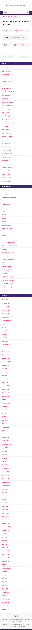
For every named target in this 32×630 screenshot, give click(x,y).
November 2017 (6, 396)
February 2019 (6, 344)
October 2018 (5, 358)
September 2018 (6, 361)
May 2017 (4, 416)
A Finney (4, 67)
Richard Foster (6, 164)
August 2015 (5, 489)
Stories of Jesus (6, 266)
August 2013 (5, 571)
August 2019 (5, 324)
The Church (5, 273)
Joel (3, 232)
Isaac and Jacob (6, 225)
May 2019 (4, 334)
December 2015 (6, 475)
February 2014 (6, 551)
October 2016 (5, 441)
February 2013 (6, 592)
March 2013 (5, 589)
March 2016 (5, 465)
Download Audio (15, 45)
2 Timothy (4, 194)
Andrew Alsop (6, 71)
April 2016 (4, 461)
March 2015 (5, 506)
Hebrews (4, 221)
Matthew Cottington (7, 136)
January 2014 (5, 554)
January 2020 (5, 306)
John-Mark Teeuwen (7, 122)
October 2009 (5, 609)
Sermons (7, 16)
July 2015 (4, 492)
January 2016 (5, 472)
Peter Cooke (5, 157)
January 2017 (5, 430)
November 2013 (6, 561)
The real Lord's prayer (8, 280)
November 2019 (6, 313)
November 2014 (6, 520)
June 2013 (4, 578)
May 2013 (4, 582)
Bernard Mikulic (6, 78)
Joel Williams (5, 112)
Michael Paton (6, 143)
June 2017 (4, 413)
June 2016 (4, 454)
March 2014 (5, 547)
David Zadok (5, 95)
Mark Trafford (5, 129)
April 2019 (4, 337)
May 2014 (4, 540)
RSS (15, 616)
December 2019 (6, 310)
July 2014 (4, 533)
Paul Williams (5, 153)
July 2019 (4, 327)
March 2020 (5, 300)
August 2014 (5, 530)
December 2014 (6, 516)
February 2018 (6, 386)
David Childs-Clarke (7, 92)
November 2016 (6, 437)
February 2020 (6, 303)
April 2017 (4, 420)
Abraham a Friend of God (9, 197)
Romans (4, 256)
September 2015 (6, 485)
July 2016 (4, 451)
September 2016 (6, 444)
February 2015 (6, 509)
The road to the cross (8, 283)
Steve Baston (5, 181)
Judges (4, 238)
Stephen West (5, 178)
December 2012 (6, 599)
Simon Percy (5, 174)
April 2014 (4, 544)
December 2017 (6, 392)
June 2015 (4, 496)
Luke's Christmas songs (8, 242)
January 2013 (5, 595)
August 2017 (5, 406)
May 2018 (4, 375)
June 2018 (4, 372)
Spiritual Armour (6, 263)
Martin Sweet (5, 133)
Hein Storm (5, 109)
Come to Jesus (6, 204)
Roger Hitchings (6, 167)
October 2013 (5, 564)
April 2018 (4, 379)
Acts (3, 201)
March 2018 (5, 382)
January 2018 (5, 389)
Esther (3, 211)
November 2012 (6, 602)
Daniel (3, 208)
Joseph (4, 235)
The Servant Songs (7, 287)
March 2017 (5, 423)
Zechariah (4, 290)
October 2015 (5, 482)
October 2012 (5, 606)
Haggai (4, 218)
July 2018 (4, 368)
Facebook (17, 616)
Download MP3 (20, 45)
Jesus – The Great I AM (8, 228)
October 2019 (5, 317)
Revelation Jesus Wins (8, 252)
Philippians (5, 249)
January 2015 (5, 513)
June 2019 (4, 330)
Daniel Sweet (18, 30)
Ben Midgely (5, 74)
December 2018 (6, 351)
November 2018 (6, 355)
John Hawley (5, 116)
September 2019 (6, 320)
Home (2, 16)
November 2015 (6, 478)
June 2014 (4, 537)
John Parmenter (6, 119)
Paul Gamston (6, 150)
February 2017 (6, 427)
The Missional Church (8, 276)
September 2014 (6, 527)
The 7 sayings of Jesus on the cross (12, 270)
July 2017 (4, 410)
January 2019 (5, 348)
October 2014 (5, 523)
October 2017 (5, 399)
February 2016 (6, 468)
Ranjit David (5, 160)
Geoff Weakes (5, 98)
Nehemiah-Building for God (9, 245)
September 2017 (6, 403)
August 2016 (5, 447)
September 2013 (6, 568)
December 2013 (6, 558)
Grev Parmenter (6, 105)
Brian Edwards (6, 81)
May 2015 (4, 499)
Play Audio (5, 45)
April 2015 (4, 503)
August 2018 (5, 365)
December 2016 (6, 434)
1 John (4, 190)
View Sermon (14, 16)
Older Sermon (24, 56)
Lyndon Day (5, 126)
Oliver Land (5, 147)
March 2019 (5, 341)
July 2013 (4, 575)
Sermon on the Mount (8, 259)
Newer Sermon (7, 56)
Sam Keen (4, 171)
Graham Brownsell (7, 102)
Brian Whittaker (6, 85)
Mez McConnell (6, 140)
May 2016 (4, 458)
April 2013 (4, 585)
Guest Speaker (6, 214)
